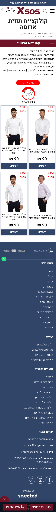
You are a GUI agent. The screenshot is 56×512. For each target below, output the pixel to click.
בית (51, 271)
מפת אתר (48, 307)
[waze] (31, 480)
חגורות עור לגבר (45, 392)
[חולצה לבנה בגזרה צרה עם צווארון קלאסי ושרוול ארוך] (42, 137)
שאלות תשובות (45, 292)
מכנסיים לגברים (44, 355)
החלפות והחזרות (44, 297)
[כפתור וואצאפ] (3, 259)
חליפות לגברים (45, 345)
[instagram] (40, 480)
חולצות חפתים (45, 423)
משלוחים (48, 287)
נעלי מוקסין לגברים (42, 350)
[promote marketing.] (28, 496)
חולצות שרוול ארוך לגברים (39, 418)
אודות (50, 282)
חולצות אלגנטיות (44, 403)
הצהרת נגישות (45, 317)
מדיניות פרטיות (45, 312)
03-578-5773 (37, 452)
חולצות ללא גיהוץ (44, 397)
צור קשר (48, 328)
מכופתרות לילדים (43, 413)
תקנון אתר (47, 322)
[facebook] (49, 480)
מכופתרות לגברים (43, 382)
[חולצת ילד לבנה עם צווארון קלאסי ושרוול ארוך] (42, 203)
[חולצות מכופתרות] (28, 10)
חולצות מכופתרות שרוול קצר (38, 408)
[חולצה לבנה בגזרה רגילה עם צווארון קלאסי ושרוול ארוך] (14, 203)
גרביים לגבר (46, 387)
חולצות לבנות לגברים (42, 360)
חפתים (49, 377)
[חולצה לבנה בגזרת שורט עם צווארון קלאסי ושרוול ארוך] (14, 137)
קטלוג (50, 277)
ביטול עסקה (46, 302)
